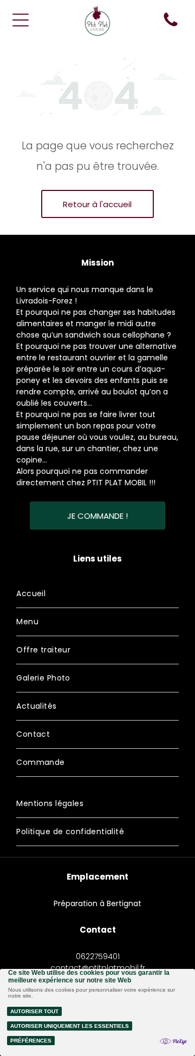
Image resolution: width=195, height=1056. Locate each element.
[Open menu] (20, 20)
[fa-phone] (170, 25)
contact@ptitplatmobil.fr (97, 967)
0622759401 (98, 956)
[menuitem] (97, 594)
